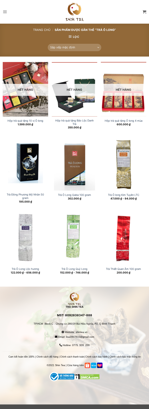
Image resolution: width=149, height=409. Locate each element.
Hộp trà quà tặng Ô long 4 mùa (123, 120)
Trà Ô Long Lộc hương (25, 268)
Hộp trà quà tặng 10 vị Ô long (25, 120)
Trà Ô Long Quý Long (74, 268)
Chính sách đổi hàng (47, 357)
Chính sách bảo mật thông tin (125, 357)
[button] (5, 11)
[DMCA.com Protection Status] (74, 387)
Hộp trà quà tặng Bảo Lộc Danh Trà (74, 122)
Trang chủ (42, 30)
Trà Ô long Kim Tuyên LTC (123, 194)
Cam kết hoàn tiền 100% (22, 357)
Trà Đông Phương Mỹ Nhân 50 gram (25, 196)
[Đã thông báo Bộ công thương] (61, 376)
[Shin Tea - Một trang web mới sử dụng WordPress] (74, 12)
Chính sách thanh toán (72, 357)
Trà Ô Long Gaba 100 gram (74, 194)
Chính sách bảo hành (96, 357)
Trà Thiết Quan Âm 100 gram (123, 268)
